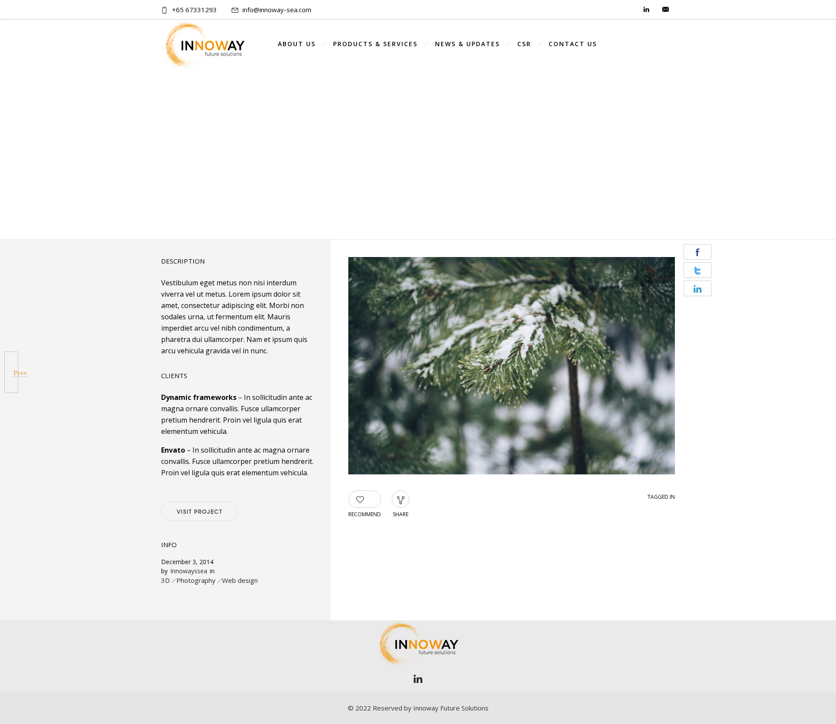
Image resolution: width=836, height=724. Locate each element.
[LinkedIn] (418, 679)
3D (165, 580)
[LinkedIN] (646, 9)
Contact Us (573, 44)
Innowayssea (188, 571)
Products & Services (375, 44)
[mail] (665, 9)
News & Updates (467, 44)
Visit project (199, 511)
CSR (524, 44)
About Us (297, 44)
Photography (196, 580)
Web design (240, 580)
